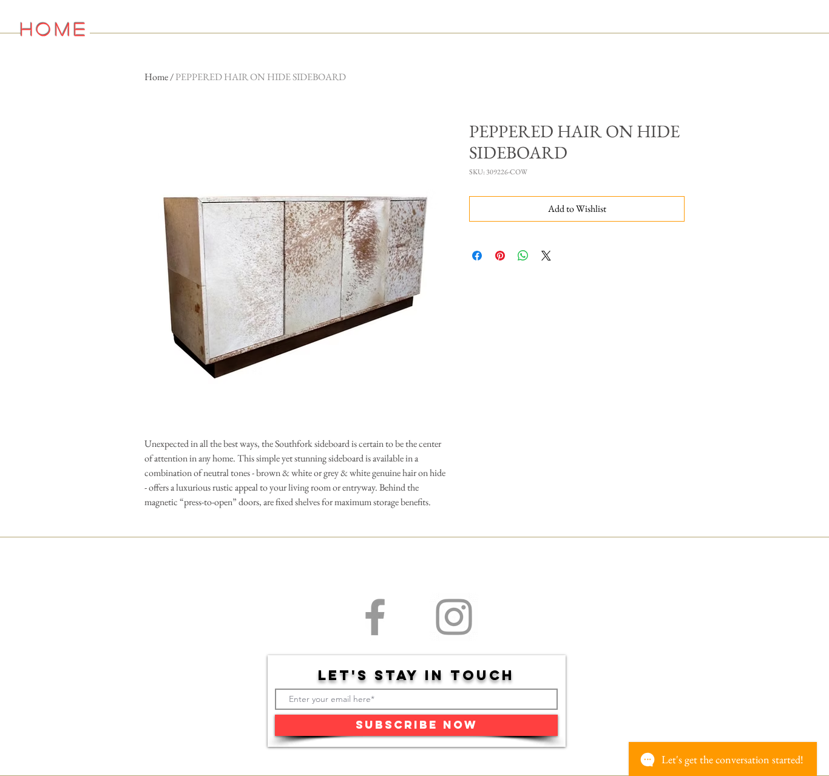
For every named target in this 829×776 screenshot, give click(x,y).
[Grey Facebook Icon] (375, 617)
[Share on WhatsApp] (523, 255)
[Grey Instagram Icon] (454, 617)
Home (156, 76)
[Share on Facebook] (477, 255)
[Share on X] (546, 255)
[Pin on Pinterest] (500, 255)
